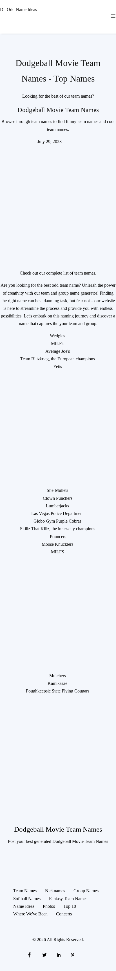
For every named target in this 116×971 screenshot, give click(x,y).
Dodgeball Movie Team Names (58, 109)
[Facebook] (29, 954)
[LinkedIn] (59, 954)
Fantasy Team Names (68, 898)
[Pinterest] (73, 954)
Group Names (86, 890)
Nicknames (55, 890)
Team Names (25, 890)
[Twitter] (44, 954)
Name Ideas (23, 906)
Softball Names (27, 898)
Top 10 (69, 906)
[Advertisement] (58, 203)
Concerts (64, 913)
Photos (49, 906)
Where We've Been (30, 913)
